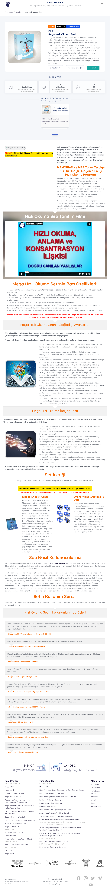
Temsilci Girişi (96, 806)
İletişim (93, 803)
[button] (55, 134)
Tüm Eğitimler (46, 780)
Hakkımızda (95, 788)
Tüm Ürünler (11, 780)
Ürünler (18, 12)
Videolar (94, 800)
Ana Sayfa (9, 12)
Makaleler (94, 797)
